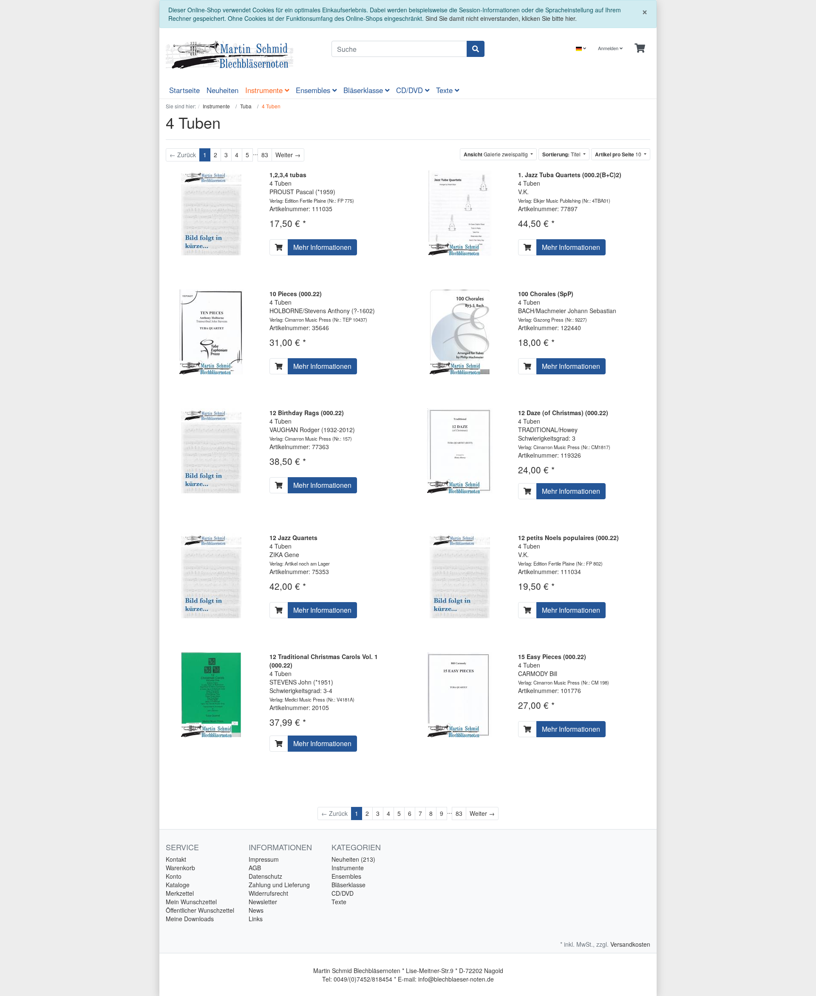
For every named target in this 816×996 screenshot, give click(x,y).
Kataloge (178, 884)
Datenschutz (265, 876)
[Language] (581, 48)
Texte (445, 90)
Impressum (264, 859)
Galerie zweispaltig (496, 154)
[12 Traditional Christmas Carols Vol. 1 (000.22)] (211, 693)
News (256, 910)
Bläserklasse (364, 90)
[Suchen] (475, 49)
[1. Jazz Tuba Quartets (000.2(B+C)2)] (459, 211)
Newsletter (263, 901)
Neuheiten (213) (353, 859)
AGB (255, 867)
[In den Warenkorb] (278, 247)
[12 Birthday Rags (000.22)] (211, 449)
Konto (173, 876)
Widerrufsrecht (268, 893)
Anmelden (609, 48)
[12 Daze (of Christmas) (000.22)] (460, 449)
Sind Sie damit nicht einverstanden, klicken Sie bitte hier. (501, 18)
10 (619, 154)
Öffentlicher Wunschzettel (200, 910)
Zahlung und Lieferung (279, 884)
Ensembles (314, 90)
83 (264, 154)
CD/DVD (410, 90)
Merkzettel (180, 893)
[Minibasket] (639, 48)
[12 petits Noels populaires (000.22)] (460, 574)
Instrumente (265, 90)
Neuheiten (222, 90)
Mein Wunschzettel (191, 901)
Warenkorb (180, 867)
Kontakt (176, 859)
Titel (562, 154)
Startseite (184, 90)
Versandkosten (630, 944)
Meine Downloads (190, 918)
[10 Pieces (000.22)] (211, 330)
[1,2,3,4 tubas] (211, 211)
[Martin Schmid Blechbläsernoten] (242, 55)
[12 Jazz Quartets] (211, 574)
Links (256, 918)
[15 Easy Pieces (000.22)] (460, 693)
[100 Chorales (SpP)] (460, 330)
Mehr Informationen (322, 247)
